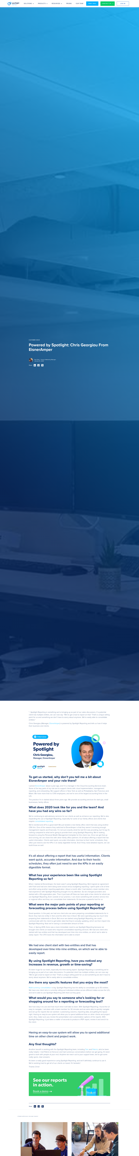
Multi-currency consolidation (40, 987)
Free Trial (92, 3)
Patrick (95, 1049)
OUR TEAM (79, 3)
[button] (29, 3)
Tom (86, 1049)
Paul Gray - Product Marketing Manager (45, 359)
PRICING (69, 3)
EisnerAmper (54, 723)
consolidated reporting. (44, 821)
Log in (122, 3)
